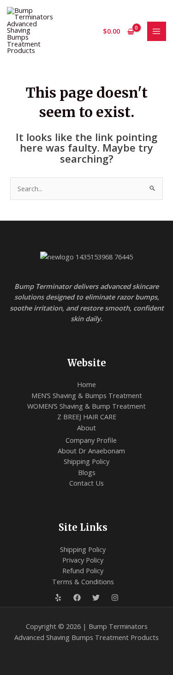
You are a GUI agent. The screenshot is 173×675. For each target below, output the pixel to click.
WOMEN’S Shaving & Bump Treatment (86, 406)
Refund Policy (82, 570)
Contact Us (86, 482)
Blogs (86, 472)
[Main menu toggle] (157, 31)
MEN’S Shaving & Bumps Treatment (86, 395)
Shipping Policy (86, 461)
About (86, 427)
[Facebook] (77, 597)
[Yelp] (58, 597)
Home (86, 384)
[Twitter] (96, 597)
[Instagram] (115, 597)
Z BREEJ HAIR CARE (86, 416)
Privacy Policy (82, 559)
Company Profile (91, 440)
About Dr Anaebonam (91, 450)
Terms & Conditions (83, 581)
